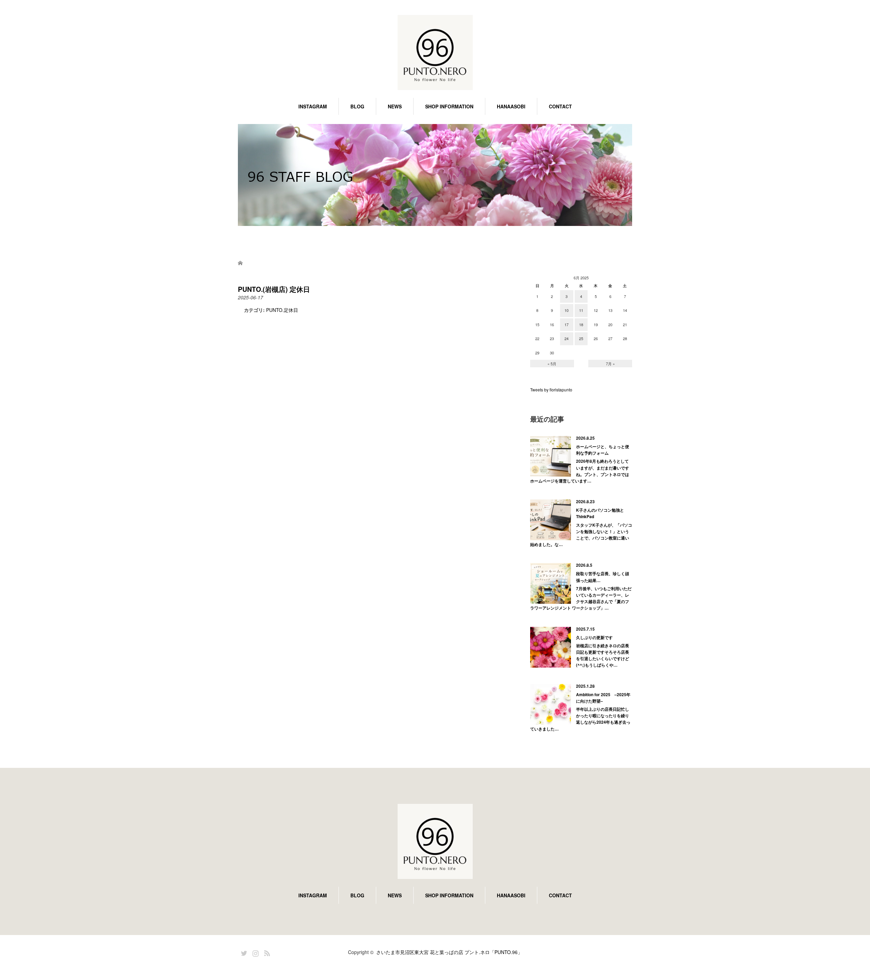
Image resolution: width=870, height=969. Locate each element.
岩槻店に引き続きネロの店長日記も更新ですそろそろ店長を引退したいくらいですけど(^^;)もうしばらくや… (602, 655)
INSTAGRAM (312, 106)
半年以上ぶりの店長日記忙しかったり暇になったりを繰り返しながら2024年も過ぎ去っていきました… (580, 719)
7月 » (610, 363)
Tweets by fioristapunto (551, 389)
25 (581, 338)
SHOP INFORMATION (449, 106)
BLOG (357, 106)
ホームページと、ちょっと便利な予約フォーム (602, 449)
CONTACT (560, 106)
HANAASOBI (511, 106)
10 (566, 310)
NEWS (395, 106)
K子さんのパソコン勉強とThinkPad (600, 513)
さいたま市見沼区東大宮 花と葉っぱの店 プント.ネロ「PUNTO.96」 (449, 952)
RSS (266, 952)
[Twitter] (243, 952)
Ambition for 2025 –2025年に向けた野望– (603, 697)
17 (566, 324)
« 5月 (551, 363)
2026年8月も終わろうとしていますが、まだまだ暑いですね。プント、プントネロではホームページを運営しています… (579, 471)
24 (566, 338)
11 (581, 310)
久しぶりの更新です (594, 637)
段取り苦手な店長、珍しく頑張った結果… (602, 576)
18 (581, 324)
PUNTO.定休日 (282, 309)
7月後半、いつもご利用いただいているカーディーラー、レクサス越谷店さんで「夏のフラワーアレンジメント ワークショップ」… (580, 598)
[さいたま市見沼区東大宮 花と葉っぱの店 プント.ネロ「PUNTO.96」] (435, 53)
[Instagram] (254, 952)
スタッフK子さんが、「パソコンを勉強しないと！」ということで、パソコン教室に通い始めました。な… (581, 535)
